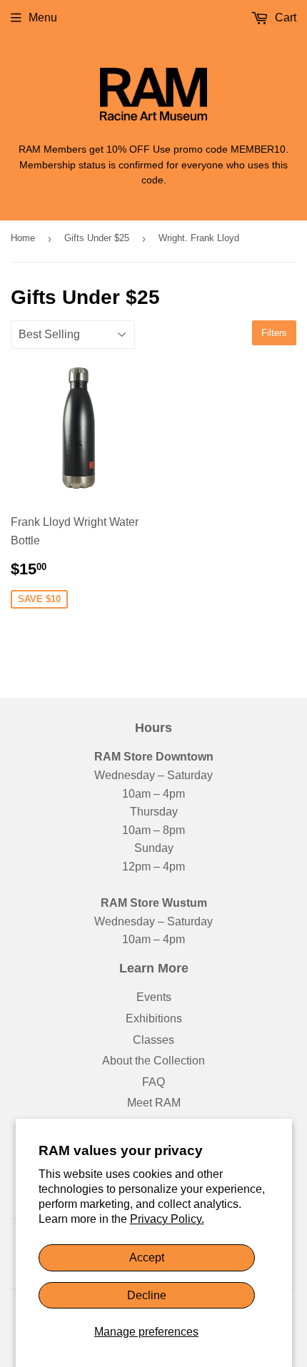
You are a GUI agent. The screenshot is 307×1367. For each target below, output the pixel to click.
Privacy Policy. (167, 1219)
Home (23, 238)
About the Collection (153, 1061)
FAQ (153, 1082)
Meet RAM (154, 1103)
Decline (146, 1295)
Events (153, 997)
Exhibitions (154, 1018)
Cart (284, 17)
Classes (153, 1040)
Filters (274, 332)
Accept (146, 1257)
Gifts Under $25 (96, 238)
